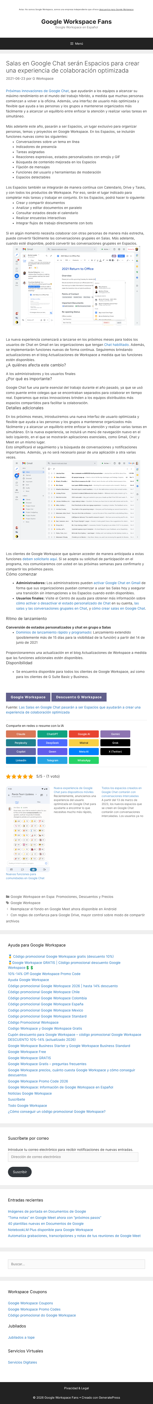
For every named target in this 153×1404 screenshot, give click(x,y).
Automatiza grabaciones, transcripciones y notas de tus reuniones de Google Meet (74, 1236)
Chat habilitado (116, 345)
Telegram (52, 760)
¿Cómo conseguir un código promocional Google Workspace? (57, 1112)
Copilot (21, 751)
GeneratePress (109, 1397)
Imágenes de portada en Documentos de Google (47, 1211)
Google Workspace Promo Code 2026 (38, 1081)
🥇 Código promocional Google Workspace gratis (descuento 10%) (61, 956)
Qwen (52, 751)
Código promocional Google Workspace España (45, 1004)
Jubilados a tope (21, 1337)
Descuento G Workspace (79, 697)
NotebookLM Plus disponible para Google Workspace (50, 1230)
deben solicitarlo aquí (40, 559)
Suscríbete (16, 1099)
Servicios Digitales (22, 1362)
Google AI (84, 734)
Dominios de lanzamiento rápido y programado (53, 632)
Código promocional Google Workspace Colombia (47, 998)
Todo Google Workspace (27, 1106)
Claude (21, 734)
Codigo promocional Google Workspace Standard (47, 1016)
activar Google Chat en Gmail (117, 583)
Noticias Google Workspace (30, 1093)
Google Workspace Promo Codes (34, 1309)
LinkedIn (21, 760)
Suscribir (20, 1172)
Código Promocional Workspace (33, 1022)
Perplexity (21, 742)
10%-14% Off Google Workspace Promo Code (44, 974)
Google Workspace (28, 697)
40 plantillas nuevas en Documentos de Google (46, 1224)
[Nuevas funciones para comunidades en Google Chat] (28, 829)
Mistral (84, 742)
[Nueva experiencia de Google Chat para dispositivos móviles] (78, 800)
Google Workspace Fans (76, 21)
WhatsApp (83, 760)
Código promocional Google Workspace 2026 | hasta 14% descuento (63, 986)
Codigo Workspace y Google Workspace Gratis (45, 1028)
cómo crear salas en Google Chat (118, 608)
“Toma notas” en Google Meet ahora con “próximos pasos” (54, 1218)
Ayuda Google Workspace (28, 980)
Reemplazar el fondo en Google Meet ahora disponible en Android (64, 909)
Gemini (115, 734)
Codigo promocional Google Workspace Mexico (45, 1010)
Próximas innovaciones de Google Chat (37, 91)
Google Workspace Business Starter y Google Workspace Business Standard (69, 1046)
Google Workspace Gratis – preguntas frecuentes (47, 1064)
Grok (115, 742)
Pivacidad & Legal (76, 1388)
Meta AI (84, 751)
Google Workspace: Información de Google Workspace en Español (60, 1087)
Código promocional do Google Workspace (42, 1315)
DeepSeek (52, 742)
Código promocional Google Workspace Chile (44, 992)
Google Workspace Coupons (30, 1303)
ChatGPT (52, 734)
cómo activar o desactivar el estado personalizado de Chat (64, 603)
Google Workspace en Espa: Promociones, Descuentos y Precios (62, 897)
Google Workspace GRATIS (29, 1058)
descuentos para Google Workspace (116, 9)
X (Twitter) (115, 751)
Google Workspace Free (27, 1052)
